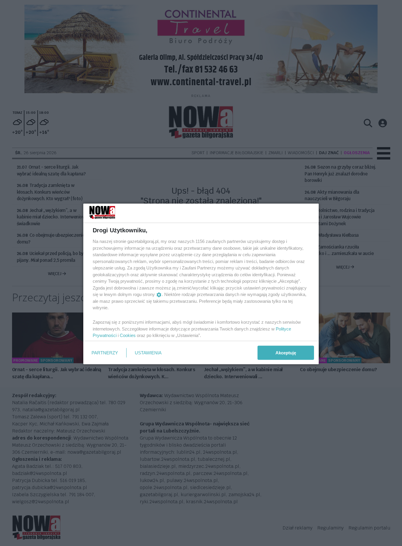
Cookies (128, 335)
